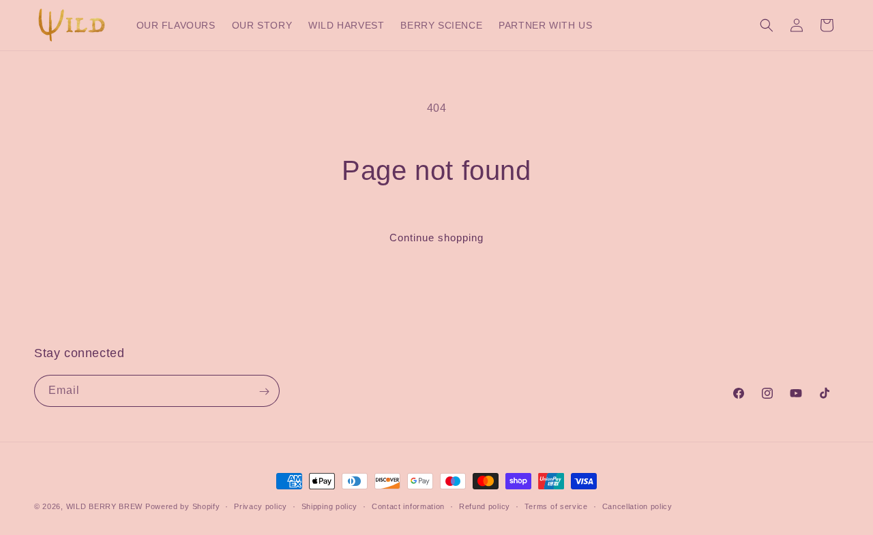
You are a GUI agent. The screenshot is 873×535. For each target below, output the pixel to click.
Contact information (408, 506)
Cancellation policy (637, 506)
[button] (767, 25)
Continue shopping (436, 237)
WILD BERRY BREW (104, 506)
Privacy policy (260, 506)
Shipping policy (329, 506)
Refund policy (484, 506)
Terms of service (556, 506)
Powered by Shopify (182, 506)
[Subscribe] (264, 392)
